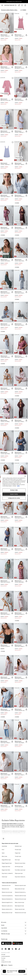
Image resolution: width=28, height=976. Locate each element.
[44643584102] (27, 142)
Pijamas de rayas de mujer (20, 885)
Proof (3, 849)
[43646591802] (27, 785)
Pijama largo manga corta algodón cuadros (20, 517)
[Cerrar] (25, 476)
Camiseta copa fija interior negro (6, 646)
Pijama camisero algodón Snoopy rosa (6, 678)
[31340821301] (27, 752)
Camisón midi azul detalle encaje (20, 806)
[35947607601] (27, 464)
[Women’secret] (9, 5)
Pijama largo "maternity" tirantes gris (20, 164)
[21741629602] (27, 46)
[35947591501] (13, 528)
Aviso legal (3, 954)
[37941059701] (13, 592)
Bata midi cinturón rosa (5, 100)
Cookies (2, 960)
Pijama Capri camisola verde (6, 582)
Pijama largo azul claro (5, 325)
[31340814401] (13, 174)
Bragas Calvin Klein (6, 870)
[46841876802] (27, 206)
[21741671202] (13, 110)
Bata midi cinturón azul (5, 132)
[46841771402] (27, 174)
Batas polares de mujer (20, 888)
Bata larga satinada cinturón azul (20, 196)
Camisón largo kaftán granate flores (20, 582)
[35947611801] (13, 303)
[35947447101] (27, 624)
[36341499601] (13, 14)
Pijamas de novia (5, 888)
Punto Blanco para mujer (20, 870)
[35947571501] (27, 431)
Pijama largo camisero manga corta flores (6, 389)
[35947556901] (27, 335)
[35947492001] (13, 271)
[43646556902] (27, 560)
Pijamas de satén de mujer (20, 895)
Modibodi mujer (18, 846)
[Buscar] (15, 5)
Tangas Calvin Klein (6, 866)
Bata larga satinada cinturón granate (20, 228)
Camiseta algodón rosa (19, 710)
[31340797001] (13, 656)
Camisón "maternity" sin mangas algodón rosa (6, 68)
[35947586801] (13, 206)
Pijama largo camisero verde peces (6, 293)
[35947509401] (13, 560)
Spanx (3, 853)
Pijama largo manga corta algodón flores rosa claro (20, 646)
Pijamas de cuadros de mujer (7, 905)
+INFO (18, 485)
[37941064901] (27, 303)
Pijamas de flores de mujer (20, 899)
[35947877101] (27, 528)
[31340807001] (27, 78)
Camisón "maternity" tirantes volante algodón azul (20, 132)
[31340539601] (13, 464)
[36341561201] (13, 142)
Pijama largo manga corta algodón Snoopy (6, 742)
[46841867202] (27, 592)
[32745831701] (13, 688)
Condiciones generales (5, 956)
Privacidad (3, 958)
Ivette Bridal (4, 846)
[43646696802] (27, 239)
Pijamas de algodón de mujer (7, 902)
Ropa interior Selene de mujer (20, 876)
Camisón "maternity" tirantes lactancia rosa (20, 36)
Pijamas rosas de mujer (20, 909)
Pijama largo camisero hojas (20, 325)
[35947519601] (13, 367)
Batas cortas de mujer (19, 902)
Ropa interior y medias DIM (7, 873)
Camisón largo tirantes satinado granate (20, 260)
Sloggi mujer (17, 853)
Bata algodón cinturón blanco (20, 68)
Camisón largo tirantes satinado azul (6, 357)
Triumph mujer (18, 856)
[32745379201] (13, 785)
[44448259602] (27, 720)
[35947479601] (13, 752)
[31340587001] (27, 656)
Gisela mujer (4, 876)
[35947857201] (27, 367)
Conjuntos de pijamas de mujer (7, 895)
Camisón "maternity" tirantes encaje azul (6, 164)
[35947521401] (27, 271)
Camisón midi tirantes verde (6, 260)
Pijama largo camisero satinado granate (20, 421)
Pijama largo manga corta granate (20, 357)
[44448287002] (13, 399)
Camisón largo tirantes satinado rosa (6, 453)
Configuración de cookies (6, 961)
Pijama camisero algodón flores (6, 774)
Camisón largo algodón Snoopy (20, 742)
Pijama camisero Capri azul (6, 550)
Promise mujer (18, 849)
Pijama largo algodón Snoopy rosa (20, 100)
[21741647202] (13, 78)
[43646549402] (13, 239)
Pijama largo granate (5, 228)
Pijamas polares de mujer (7, 912)
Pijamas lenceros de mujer (20, 912)
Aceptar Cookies (14, 494)
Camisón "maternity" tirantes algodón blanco (6, 36)
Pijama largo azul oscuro (20, 453)
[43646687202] (13, 431)
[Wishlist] (22, 5)
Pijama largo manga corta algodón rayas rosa (20, 678)
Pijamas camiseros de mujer (7, 909)
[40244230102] (13, 624)
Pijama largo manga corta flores (6, 517)
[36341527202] (27, 14)
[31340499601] (13, 720)
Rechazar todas (14, 490)
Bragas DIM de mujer (6, 859)
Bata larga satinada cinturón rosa (20, 614)
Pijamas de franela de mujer (20, 892)
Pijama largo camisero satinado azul (20, 293)
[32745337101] (27, 688)
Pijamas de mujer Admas (20, 863)
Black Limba (4, 856)
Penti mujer (17, 859)
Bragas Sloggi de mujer (7, 863)
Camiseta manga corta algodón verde (6, 806)
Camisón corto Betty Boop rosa (6, 421)
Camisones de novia (6, 885)
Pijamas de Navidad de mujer (7, 899)
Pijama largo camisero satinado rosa (20, 389)
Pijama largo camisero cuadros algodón (6, 614)
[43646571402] (13, 335)
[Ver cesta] (25, 5)
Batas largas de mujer (19, 905)
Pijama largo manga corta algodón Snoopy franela (6, 196)
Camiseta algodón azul (5, 710)
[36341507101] (13, 46)
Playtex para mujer (19, 873)
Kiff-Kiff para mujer (19, 866)
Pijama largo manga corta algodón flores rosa (20, 550)
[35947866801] (27, 399)
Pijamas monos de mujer (7, 892)
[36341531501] (27, 110)
